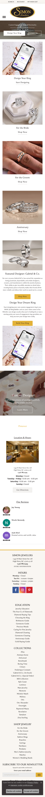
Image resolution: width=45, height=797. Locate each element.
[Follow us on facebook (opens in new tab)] (15, 590)
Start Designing (22, 82)
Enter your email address (22, 770)
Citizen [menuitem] (22, 667)
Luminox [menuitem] (22, 685)
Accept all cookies (31, 791)
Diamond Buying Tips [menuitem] (22, 615)
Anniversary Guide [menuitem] (22, 639)
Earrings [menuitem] (23, 743)
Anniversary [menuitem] (22, 734)
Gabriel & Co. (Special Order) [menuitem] (22, 676)
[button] (11, 2)
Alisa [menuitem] (22, 652)
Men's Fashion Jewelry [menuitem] (22, 752)
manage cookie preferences (21, 785)
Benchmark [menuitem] (22, 661)
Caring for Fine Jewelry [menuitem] (22, 630)
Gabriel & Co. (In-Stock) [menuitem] (22, 673)
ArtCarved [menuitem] (22, 658)
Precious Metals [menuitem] (22, 627)
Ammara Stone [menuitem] (22, 655)
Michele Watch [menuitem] (22, 694)
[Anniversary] (22, 207)
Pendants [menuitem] (22, 749)
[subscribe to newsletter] (39, 775)
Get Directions (22, 490)
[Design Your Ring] (22, 58)
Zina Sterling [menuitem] (23, 718)
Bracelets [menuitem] (22, 740)
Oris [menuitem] (22, 700)
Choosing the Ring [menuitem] (22, 618)
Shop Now (22, 132)
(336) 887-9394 (22, 472)
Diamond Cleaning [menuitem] (22, 633)
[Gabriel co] (22, 255)
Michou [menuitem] (23, 697)
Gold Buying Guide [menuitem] (22, 642)
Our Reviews (22, 502)
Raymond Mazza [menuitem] (22, 709)
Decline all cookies (14, 791)
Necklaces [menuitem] (22, 746)
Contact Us (33, 33)
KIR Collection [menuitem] (22, 679)
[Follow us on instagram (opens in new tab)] (22, 590)
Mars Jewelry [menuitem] (22, 688)
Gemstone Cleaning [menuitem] (22, 636)
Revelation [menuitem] (22, 712)
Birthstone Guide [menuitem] (22, 621)
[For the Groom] (22, 157)
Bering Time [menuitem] (22, 664)
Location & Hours (22, 437)
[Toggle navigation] (4, 17)
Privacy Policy (32, 782)
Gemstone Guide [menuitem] (22, 624)
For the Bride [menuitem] (23, 728)
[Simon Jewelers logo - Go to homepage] (22, 11)
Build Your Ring (22, 323)
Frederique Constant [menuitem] (22, 670)
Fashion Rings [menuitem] (22, 737)
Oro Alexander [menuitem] (22, 703)
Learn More (22, 410)
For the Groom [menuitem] (22, 731)
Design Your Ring (14, 33)
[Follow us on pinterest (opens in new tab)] (29, 590)
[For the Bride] (22, 108)
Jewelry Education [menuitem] (22, 609)
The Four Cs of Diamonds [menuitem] (22, 612)
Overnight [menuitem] (22, 706)
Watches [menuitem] (22, 755)
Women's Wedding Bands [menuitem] (22, 758)
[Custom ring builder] (22, 346)
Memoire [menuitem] (22, 691)
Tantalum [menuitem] (22, 715)
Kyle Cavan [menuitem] (22, 682)
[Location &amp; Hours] (22, 452)
